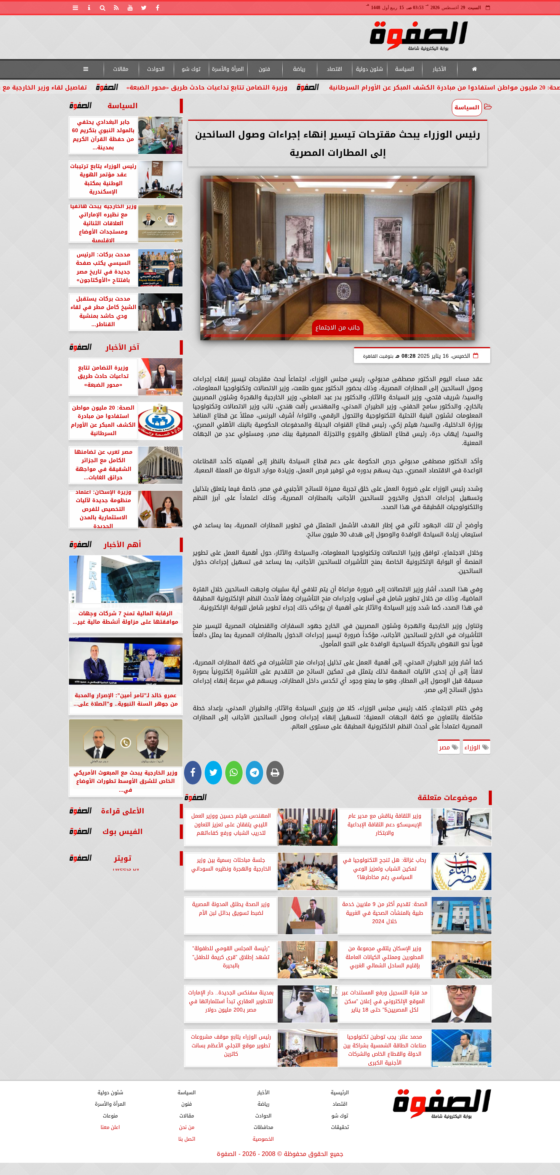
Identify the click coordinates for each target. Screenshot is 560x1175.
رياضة (299, 69)
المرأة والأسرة (227, 69)
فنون (264, 69)
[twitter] (144, 8)
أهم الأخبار (122, 545)
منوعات (109, 1116)
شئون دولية (369, 69)
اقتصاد (334, 69)
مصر (445, 747)
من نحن (186, 1127)
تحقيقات (340, 1127)
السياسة (404, 69)
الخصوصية (263, 1139)
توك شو (190, 69)
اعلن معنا (110, 1127)
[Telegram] (254, 772)
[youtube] (130, 8)
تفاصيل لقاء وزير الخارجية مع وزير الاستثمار (82, 87)
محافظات (263, 1127)
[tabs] (75, 8)
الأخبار (439, 69)
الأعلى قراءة (122, 811)
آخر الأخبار (122, 347)
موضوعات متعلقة (447, 798)
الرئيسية (340, 1092)
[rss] (116, 8)
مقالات (120, 69)
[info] (89, 8)
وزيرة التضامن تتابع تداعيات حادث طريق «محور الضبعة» (265, 87)
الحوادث (156, 69)
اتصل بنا (186, 1139)
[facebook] (158, 8)
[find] (103, 8)
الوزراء (473, 747)
